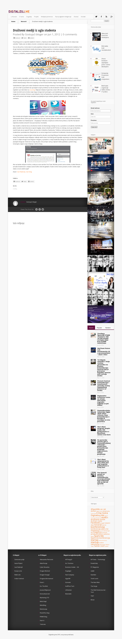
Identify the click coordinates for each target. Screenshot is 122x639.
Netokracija (43, 609)
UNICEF (106, 546)
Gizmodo (68, 582)
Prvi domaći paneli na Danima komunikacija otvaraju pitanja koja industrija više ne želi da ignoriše (100, 297)
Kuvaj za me (18, 571)
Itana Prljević (18, 563)
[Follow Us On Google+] (111, 16)
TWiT (92, 596)
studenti (101, 542)
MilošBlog (43, 605)
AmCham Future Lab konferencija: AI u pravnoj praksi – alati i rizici (101, 164)
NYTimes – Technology (98, 559)
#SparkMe (95, 509)
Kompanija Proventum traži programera (105, 76)
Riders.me (17, 575)
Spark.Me (99, 535)
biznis (101, 511)
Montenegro (107, 531)
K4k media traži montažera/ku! (106, 48)
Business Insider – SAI (72, 567)
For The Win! (44, 586)
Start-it (42, 620)
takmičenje (95, 544)
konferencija (98, 526)
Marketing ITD (44, 598)
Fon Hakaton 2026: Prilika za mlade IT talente (101, 316)
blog (104, 511)
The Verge (94, 586)
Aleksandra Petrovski (46, 559)
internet (104, 525)
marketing (95, 530)
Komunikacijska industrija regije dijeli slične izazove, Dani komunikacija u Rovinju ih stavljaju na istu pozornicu (101, 229)
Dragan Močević (45, 571)
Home (13, 21)
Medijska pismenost (47, 17)
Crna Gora (102, 513)
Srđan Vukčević (19, 579)
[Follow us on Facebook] (101, 16)
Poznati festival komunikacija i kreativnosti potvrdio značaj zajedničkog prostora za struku (99, 196)
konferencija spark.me (99, 529)
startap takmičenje (103, 540)
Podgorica (97, 532)
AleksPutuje (43, 563)
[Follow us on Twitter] (96, 16)
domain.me (98, 518)
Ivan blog (29, 172)
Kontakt (83, 17)
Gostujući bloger (34, 34)
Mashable (68, 594)
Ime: (92, 114)
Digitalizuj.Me (97, 515)
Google (36, 209)
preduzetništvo (97, 534)
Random (108, 328)
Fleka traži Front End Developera (105, 35)
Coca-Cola (93, 513)
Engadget (68, 571)
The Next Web (95, 582)
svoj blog (32, 90)
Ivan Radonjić (21, 172)
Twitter (42, 209)
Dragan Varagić (45, 575)
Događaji (29, 17)
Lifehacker (68, 590)
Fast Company (69, 575)
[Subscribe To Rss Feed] (106, 16)
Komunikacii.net (45, 594)
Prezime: (94, 120)
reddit (92, 571)
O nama (21, 17)
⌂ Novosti (14, 17)
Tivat (92, 546)
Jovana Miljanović (45, 590)
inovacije (98, 524)
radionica (106, 534)
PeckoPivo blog (44, 613)
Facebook (39, 209)
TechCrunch (94, 579)
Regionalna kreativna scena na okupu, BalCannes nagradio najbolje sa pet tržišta (101, 213)
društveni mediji (96, 521)
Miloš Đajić (43, 601)
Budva (108, 511)
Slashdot (93, 575)
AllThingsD (68, 559)
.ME (101, 509)
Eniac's (42, 582)
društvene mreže (98, 519)
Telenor (107, 544)
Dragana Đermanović (46, 579)
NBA (92, 532)
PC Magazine (95, 567)
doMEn (104, 517)
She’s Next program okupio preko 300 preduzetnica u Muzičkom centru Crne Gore (101, 247)
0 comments (70, 34)
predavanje (104, 532)
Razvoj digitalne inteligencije (63, 17)
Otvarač (76, 17)
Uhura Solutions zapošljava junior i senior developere (106, 63)
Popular (99, 328)
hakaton (107, 523)
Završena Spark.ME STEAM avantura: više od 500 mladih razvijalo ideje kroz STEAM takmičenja (101, 145)
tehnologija (102, 544)
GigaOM (67, 579)
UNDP (102, 546)
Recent (91, 328)
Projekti (36, 17)
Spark (92, 536)
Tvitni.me (43, 624)
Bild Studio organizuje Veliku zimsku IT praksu (106, 89)
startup (95, 542)
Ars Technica (69, 563)
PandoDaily (94, 563)
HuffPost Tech (69, 586)
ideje (92, 525)
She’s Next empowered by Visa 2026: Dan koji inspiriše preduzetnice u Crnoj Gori (101, 280)
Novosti (23, 21)
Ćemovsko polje (19, 559)
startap (94, 539)
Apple (98, 511)
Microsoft (101, 530)
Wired (92, 600)
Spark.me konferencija (100, 538)
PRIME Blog (43, 617)
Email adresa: (95, 108)
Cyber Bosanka (44, 567)
